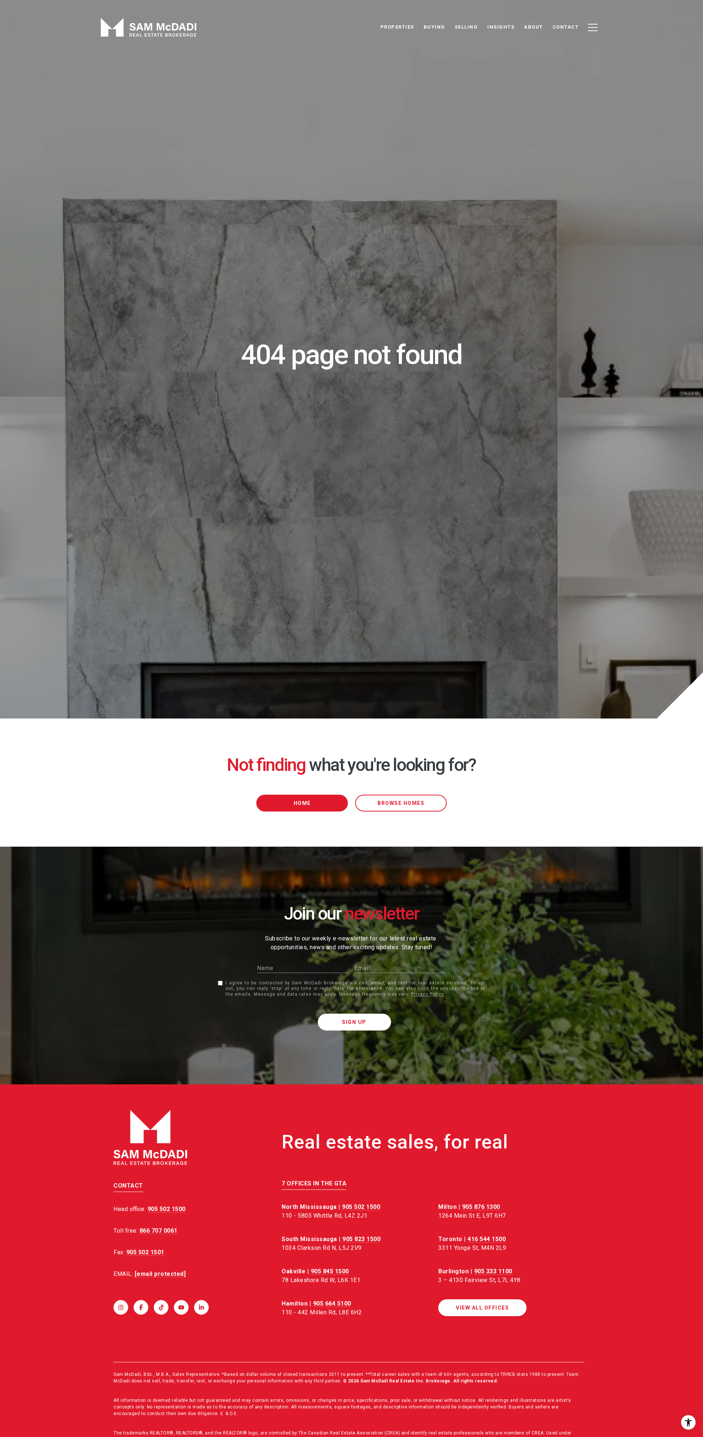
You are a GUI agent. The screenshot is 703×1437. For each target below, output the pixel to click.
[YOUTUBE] (181, 1307)
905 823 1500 (361, 1239)
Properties (397, 27)
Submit (354, 1022)
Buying (434, 27)
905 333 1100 (493, 1271)
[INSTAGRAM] (121, 1307)
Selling (466, 27)
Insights (500, 27)
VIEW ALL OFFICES (482, 1308)
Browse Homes (400, 803)
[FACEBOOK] (141, 1307)
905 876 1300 (481, 1206)
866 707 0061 (159, 1230)
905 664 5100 (332, 1303)
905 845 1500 (330, 1271)
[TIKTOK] (161, 1307)
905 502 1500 (361, 1206)
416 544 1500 (487, 1239)
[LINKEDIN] (201, 1307)
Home (302, 803)
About (533, 27)
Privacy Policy (427, 994)
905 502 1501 (145, 1252)
